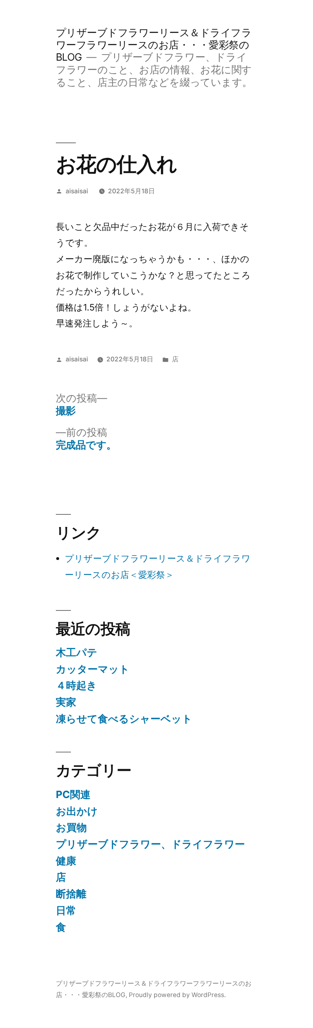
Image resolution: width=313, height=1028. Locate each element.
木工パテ (76, 652)
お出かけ (77, 811)
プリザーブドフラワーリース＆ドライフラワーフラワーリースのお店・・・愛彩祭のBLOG (154, 44)
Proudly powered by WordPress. (177, 995)
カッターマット (93, 669)
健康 (66, 861)
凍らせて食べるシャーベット (124, 719)
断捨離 (71, 894)
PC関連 (73, 794)
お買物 (71, 827)
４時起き (76, 685)
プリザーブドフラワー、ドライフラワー (150, 844)
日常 (66, 910)
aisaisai (77, 191)
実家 (66, 702)
